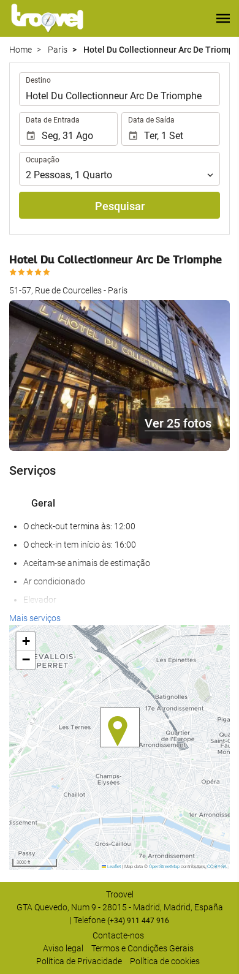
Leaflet (113, 866)
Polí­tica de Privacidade (79, 961)
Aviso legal (63, 948)
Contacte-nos (118, 935)
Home (20, 50)
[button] (223, 18)
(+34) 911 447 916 (138, 920)
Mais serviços (35, 618)
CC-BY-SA (217, 866)
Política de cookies (165, 961)
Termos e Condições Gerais (142, 948)
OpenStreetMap (164, 866)
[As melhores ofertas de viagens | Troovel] (47, 18)
